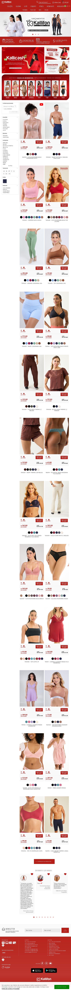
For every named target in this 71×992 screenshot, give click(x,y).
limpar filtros (14, 111)
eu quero (65, 930)
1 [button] (33, 34)
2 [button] (35, 34)
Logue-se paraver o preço (39, 142)
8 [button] (53, 917)
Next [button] (68, 894)
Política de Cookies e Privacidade (10, 988)
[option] (35, 24)
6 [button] (48, 917)
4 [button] (42, 917)
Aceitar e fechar (62, 987)
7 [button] (50, 917)
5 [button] (45, 917)
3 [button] (38, 34)
